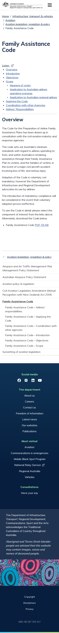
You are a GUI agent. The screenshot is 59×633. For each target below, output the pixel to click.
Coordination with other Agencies (25, 105)
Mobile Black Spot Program (29, 459)
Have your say (29, 493)
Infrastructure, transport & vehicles (32, 16)
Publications (29, 431)
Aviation (10, 20)
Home (5, 16)
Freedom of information (29, 413)
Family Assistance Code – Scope (24, 345)
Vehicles (29, 477)
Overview (11, 69)
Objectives (12, 77)
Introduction (13, 73)
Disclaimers (29, 602)
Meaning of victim (20, 85)
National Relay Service (27, 465)
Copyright (29, 596)
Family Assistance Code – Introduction (27, 335)
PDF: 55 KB (42, 225)
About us (29, 395)
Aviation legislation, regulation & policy (27, 24)
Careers (29, 401)
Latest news (29, 419)
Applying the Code (17, 101)
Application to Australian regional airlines (33, 97)
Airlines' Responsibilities (20, 109)
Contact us (29, 407)
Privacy (29, 609)
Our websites (29, 425)
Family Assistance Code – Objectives (26, 340)
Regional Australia (29, 471)
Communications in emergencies (29, 453)
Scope (9, 81)
